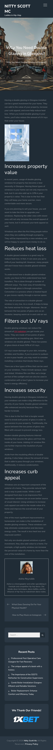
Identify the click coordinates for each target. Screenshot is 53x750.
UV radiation (20, 331)
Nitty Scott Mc (17, 9)
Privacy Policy (31, 744)
